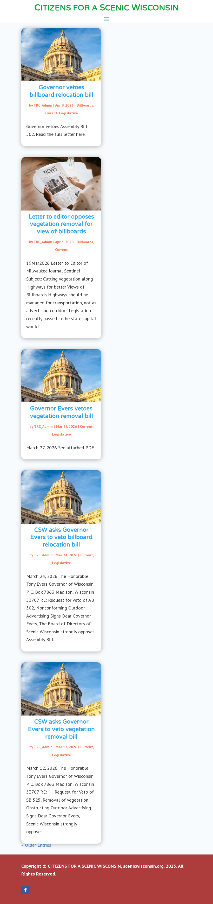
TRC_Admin (43, 105)
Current (51, 113)
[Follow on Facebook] (25, 890)
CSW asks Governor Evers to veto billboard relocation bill (61, 537)
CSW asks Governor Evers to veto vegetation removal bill (61, 729)
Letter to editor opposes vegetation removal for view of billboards (61, 224)
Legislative (68, 113)
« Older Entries (36, 845)
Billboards (85, 105)
